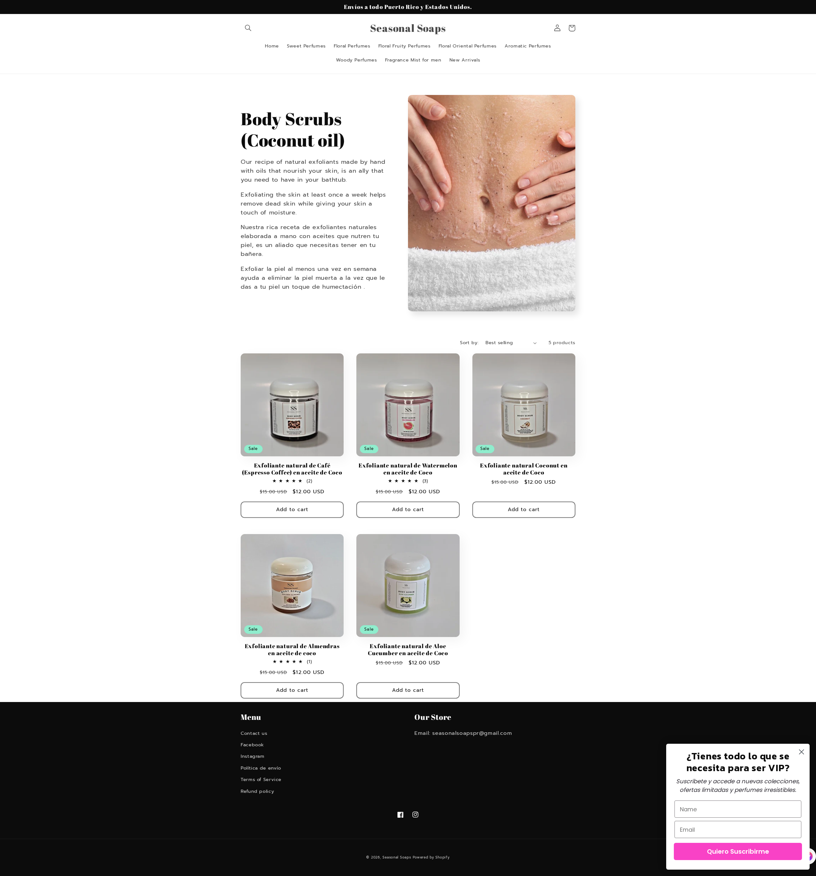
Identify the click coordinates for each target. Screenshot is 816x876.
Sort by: (469, 342)
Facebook (252, 744)
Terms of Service (261, 779)
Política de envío (261, 767)
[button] (248, 28)
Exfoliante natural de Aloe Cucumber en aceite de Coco (408, 649)
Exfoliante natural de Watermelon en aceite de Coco (408, 469)
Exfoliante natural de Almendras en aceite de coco (292, 649)
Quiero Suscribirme (738, 851)
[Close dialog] (801, 751)
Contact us (254, 733)
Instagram (253, 756)
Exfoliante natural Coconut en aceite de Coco (524, 469)
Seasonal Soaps (396, 857)
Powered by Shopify (431, 857)
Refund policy (257, 791)
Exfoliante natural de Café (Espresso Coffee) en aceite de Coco (292, 469)
